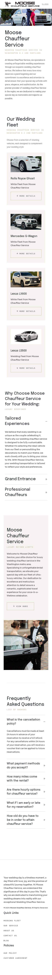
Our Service (11, 925)
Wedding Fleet (12, 920)
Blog (6, 940)
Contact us (10, 935)
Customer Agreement (16, 958)
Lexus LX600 (19, 293)
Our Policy (10, 953)
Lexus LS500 (19, 350)
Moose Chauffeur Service (20, 908)
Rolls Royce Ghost (23, 178)
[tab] (26, 421)
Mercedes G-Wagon (24, 236)
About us (9, 930)
